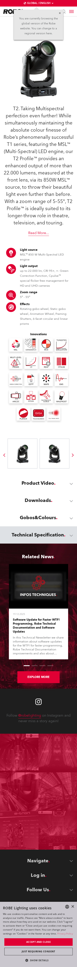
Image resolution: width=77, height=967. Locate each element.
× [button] (72, 906)
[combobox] (67, 907)
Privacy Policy (65, 933)
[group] (4, 455)
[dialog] (38, 934)
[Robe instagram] (38, 702)
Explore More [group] (38, 677)
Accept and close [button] (38, 942)
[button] (38, 960)
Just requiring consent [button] (38, 951)
